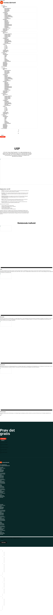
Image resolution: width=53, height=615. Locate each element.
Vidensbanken (2, 486)
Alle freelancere (5, 32)
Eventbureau (6, 89)
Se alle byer (6, 11)
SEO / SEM (6, 13)
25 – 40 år (6, 48)
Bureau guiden (2, 495)
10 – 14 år (6, 46)
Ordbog (1, 485)
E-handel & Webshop (8, 40)
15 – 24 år (6, 47)
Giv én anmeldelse (4, 66)
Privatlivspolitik (15, 538)
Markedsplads (5, 606)
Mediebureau (6, 26)
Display (6, 55)
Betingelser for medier (10, 538)
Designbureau (7, 23)
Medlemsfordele (2, 481)
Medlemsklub (2, 475)
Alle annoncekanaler (8, 61)
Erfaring (4, 106)
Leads (1, 269)
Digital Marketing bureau (8, 24)
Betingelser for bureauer (4, 538)
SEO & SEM (6, 42)
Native (6, 58)
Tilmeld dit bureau (2, 482)
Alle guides (1, 497)
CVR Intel (2, 539)
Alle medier (4, 53)
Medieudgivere (5, 63)
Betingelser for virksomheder (16, 537)
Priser (1, 480)
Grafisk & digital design (8, 41)
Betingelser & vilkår (3, 537)
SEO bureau (6, 20)
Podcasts (6, 59)
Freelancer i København (8, 577)
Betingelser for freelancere (9, 537)
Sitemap (18, 538)
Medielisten (1, 471)
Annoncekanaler (5, 54)
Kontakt (20, 538)
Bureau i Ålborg (7, 554)
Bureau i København (8, 8)
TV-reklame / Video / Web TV (9, 560)
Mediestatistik (5, 64)
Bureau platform (2, 487)
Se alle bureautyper (7, 571)
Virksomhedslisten (2, 483)
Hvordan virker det (6, 29)
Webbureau (6, 83)
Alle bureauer (5, 6)
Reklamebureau (7, 565)
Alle (5, 49)
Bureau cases (5, 28)
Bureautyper (5, 19)
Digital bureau (7, 566)
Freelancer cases (5, 112)
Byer (4, 7)
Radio (5, 600)
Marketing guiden (2, 496)
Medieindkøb (5, 65)
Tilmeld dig (1, 492)
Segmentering (2, 364)
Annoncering (7, 583)
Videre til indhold (2, 0)
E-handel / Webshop (8, 77)
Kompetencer (5, 12)
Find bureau (3, 5)
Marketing (6, 14)
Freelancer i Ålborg (7, 36)
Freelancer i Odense (8, 35)
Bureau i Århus (7, 9)
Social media (6, 17)
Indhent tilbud (5, 30)
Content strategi (3, 411)
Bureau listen (2, 477)
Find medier (3, 52)
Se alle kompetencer (8, 18)
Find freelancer (4, 31)
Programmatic (7, 60)
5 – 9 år (6, 589)
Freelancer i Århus (7, 34)
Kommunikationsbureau (8, 25)
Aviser (6, 118)
